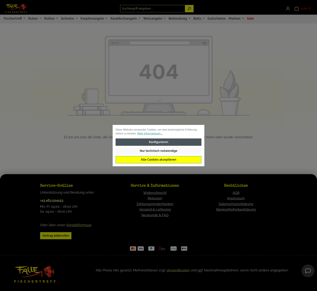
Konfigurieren (158, 142)
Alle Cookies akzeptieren (158, 159)
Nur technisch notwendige (158, 151)
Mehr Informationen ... (150, 133)
